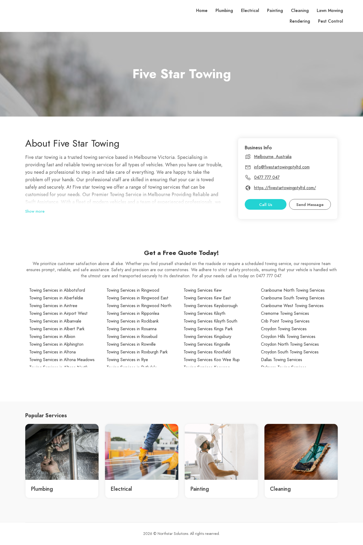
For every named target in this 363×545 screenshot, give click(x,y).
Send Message (310, 204)
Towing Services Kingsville (207, 344)
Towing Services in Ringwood (133, 290)
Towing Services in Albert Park (57, 329)
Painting (275, 11)
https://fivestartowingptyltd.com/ (285, 188)
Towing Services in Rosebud (132, 337)
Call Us (265, 204)
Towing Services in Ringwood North (139, 306)
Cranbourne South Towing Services (292, 298)
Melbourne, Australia (273, 157)
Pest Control (330, 21)
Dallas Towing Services (281, 360)
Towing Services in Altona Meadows (62, 360)
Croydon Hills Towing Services (288, 337)
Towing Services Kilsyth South (210, 321)
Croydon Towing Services (284, 329)
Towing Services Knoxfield (207, 352)
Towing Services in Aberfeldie (56, 298)
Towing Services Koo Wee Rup (212, 360)
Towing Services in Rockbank (133, 321)
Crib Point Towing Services (285, 321)
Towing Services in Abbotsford (57, 290)
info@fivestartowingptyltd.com (282, 167)
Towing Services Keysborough (211, 306)
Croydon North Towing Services (290, 344)
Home (202, 11)
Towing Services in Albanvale (55, 321)
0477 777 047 (267, 177)
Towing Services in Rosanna (132, 329)
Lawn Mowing (330, 11)
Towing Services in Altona (52, 352)
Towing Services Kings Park (208, 329)
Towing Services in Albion (52, 337)
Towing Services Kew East (207, 298)
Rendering (300, 21)
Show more (35, 211)
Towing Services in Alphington (56, 344)
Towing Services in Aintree (53, 306)
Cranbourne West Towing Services (292, 306)
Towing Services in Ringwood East (137, 298)
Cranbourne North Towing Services (293, 290)
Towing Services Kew (203, 290)
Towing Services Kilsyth (204, 313)
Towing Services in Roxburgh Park (137, 352)
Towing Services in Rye (127, 360)
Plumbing (224, 11)
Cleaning (300, 11)
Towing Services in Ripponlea (133, 313)
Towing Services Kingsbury (207, 337)
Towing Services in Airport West (58, 313)
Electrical (250, 11)
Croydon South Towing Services (290, 352)
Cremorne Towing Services (285, 313)
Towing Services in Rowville (131, 344)
